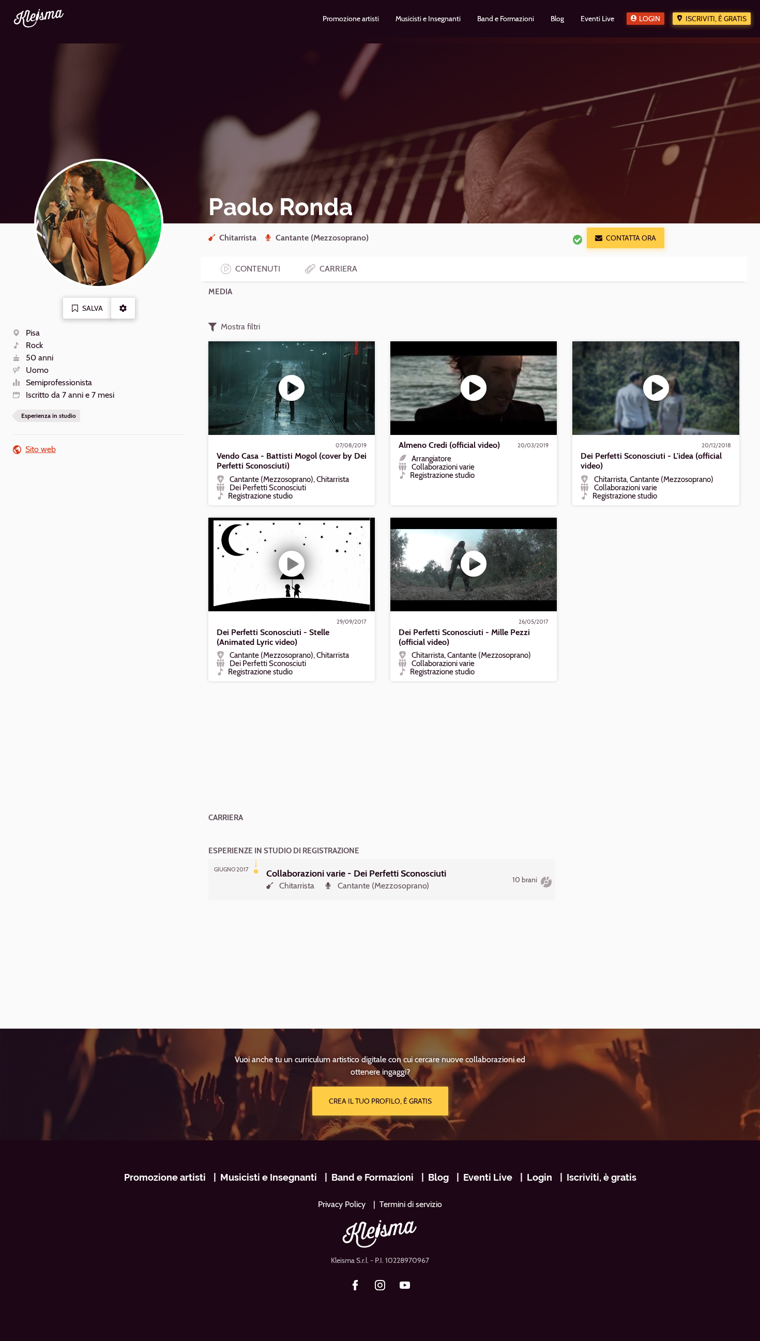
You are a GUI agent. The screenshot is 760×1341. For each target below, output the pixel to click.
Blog (438, 1177)
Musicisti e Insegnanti (268, 1177)
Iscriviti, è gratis (716, 18)
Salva (92, 308)
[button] (123, 308)
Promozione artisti (165, 1177)
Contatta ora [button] (631, 238)
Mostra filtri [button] (240, 327)
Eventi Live (487, 1177)
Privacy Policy (342, 1204)
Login (649, 18)
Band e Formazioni (372, 1177)
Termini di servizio (410, 1204)
